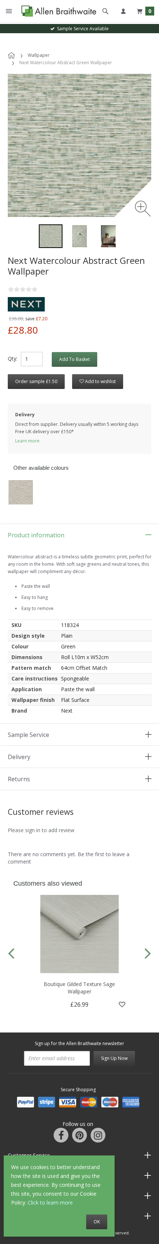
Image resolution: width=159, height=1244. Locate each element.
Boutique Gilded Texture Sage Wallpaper (79, 988)
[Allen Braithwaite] (57, 11)
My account (123, 11)
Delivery (19, 757)
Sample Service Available (82, 28)
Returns (19, 779)
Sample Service (28, 735)
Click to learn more (50, 1202)
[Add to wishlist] (122, 1004)
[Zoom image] (143, 209)
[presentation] (11, 952)
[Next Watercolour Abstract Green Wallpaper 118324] (51, 236)
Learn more (27, 441)
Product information (36, 535)
